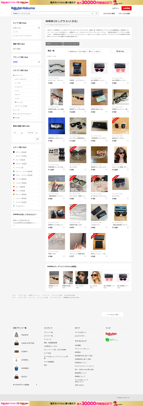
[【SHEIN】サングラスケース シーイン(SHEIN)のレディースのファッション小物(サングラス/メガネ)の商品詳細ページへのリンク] (99, 125)
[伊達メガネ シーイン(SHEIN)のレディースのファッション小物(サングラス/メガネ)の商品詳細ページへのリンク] (56, 241)
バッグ (17, 98)
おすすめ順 (82, 51)
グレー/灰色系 (20, 160)
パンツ (17, 91)
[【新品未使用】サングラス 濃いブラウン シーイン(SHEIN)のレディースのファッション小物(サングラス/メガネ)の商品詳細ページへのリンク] (120, 212)
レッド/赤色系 (20, 191)
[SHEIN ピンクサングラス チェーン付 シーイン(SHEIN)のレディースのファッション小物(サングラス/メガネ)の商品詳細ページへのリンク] (99, 154)
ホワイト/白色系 (20, 156)
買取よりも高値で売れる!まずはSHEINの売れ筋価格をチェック (25, 222)
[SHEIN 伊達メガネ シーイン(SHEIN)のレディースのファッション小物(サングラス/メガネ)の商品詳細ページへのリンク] (99, 97)
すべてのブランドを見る (21, 385)
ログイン (115, 8)
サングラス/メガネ (70, 44)
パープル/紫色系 (20, 179)
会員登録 (126, 8)
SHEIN (15, 62)
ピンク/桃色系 (20, 187)
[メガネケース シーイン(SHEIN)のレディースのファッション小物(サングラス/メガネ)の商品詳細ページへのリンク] (99, 212)
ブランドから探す (124, 13)
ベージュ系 (19, 167)
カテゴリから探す (109, 13)
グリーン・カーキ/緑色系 (23, 171)
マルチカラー (20, 206)
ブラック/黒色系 (20, 152)
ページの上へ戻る (112, 314)
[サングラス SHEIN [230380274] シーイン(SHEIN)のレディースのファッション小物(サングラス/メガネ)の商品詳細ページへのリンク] (78, 125)
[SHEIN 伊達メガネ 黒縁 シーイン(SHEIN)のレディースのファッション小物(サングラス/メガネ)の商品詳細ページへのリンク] (56, 97)
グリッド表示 (94, 51)
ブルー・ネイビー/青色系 (23, 175)
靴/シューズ (19, 102)
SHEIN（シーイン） (53, 44)
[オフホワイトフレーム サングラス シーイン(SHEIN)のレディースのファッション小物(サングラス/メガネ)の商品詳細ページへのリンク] (99, 183)
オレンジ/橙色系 (20, 194)
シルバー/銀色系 (20, 198)
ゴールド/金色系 (20, 202)
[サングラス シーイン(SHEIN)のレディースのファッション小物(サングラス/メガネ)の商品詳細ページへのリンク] (78, 154)
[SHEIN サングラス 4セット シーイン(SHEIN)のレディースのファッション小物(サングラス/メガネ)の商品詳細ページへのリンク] (78, 97)
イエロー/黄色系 (20, 183)
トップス (18, 83)
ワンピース (18, 87)
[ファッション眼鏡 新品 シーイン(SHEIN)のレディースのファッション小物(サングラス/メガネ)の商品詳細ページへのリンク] (78, 241)
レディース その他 (21, 106)
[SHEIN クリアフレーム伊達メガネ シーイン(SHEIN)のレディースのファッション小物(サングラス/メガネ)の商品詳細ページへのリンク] (78, 68)
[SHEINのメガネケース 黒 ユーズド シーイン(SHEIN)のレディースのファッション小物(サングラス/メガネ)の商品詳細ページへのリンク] (56, 125)
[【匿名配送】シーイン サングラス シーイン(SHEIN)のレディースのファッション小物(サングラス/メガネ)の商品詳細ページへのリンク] (56, 183)
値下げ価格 (16, 49)
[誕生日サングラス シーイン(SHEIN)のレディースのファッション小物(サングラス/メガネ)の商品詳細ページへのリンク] (120, 125)
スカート (18, 94)
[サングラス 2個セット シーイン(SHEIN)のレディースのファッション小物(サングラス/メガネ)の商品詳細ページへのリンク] (78, 183)
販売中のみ (73, 51)
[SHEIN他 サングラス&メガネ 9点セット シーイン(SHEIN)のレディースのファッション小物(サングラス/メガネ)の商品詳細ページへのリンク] (56, 154)
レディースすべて (20, 79)
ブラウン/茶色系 (20, 164)
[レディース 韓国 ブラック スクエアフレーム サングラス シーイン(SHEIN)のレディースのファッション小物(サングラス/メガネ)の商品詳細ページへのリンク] (120, 154)
